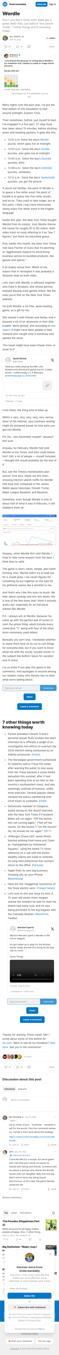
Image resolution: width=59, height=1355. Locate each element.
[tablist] (15, 1089)
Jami (11, 1151)
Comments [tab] (9, 1089)
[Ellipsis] (55, 1116)
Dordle (45, 149)
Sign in (52, 4)
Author (13, 1120)
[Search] (54, 1213)
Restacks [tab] (22, 1089)
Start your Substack (21, 1341)
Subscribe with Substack (32, 1307)
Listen (52, 38)
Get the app (44, 1341)
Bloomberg (15, 878)
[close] (50, 1254)
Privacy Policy (34, 1320)
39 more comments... (12, 1197)
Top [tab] (6, 1212)
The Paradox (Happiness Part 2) (20, 1223)
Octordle (46, 167)
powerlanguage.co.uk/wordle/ (21, 375)
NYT (47, 831)
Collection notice (29, 1333)
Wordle (44, 139)
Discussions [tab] (25, 1212)
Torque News (46, 888)
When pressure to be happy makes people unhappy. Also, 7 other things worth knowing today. (21, 1230)
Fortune (37, 865)
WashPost (42, 914)
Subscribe (41, 4)
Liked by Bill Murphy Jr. (22, 1155)
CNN (43, 800)
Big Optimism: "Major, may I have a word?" (19, 1248)
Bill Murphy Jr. (17, 37)
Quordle (46, 158)
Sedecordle (48, 177)
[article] (29, 1230)
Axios (36, 754)
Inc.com (7, 1042)
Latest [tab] (14, 1212)
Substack (14, 1348)
